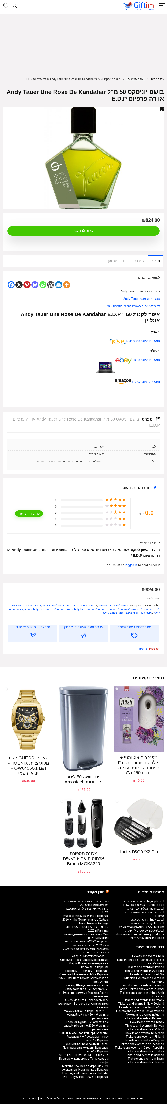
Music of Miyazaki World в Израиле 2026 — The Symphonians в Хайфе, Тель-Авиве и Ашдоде (85, 919)
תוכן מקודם (95, 892)
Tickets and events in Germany (143, 1000)
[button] (162, 109)
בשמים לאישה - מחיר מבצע (80, 605)
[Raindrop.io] (58, 284)
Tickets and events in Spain (146, 1058)
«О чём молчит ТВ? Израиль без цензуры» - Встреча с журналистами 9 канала (83, 1003)
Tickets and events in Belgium (144, 1040)
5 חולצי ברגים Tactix (138, 851)
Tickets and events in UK (148, 956)
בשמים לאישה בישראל (53, 605)
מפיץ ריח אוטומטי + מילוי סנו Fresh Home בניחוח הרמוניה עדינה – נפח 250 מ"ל (139, 765)
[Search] (15, 6)
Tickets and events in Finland (145, 1036)
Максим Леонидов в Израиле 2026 (85, 1066)
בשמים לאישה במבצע (29, 605)
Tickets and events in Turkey (145, 1051)
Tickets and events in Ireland (145, 967)
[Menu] (162, 6)
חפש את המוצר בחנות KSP (143, 341)
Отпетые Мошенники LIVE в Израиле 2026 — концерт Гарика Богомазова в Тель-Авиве (83, 978)
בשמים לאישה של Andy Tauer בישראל (44, 609)
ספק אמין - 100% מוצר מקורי (32, 627)
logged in (131, 565)
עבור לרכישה (83, 231)
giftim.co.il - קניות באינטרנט (147, 923)
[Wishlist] (5, 6)
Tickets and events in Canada (144, 1055)
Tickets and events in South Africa (141, 1007)
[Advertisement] (83, 42)
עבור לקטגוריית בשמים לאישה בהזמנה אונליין (132, 306)
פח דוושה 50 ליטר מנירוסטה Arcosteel (84, 779)
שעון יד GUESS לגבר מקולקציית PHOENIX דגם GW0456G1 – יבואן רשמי (28, 765)
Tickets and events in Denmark (143, 1018)
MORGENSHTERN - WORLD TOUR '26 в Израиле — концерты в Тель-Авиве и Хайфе (84, 1058)
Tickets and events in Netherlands (141, 1044)
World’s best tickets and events (143, 985)
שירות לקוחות (48, 1098)
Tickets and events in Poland (145, 1029)
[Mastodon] (34, 284)
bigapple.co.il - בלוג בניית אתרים (144, 901)
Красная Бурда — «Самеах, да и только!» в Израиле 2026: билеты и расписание (85, 1025)
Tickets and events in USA (147, 974)
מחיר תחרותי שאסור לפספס (134, 627)
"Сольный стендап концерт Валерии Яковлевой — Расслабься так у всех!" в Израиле (84, 1036)
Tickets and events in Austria (144, 1014)
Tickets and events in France (145, 1062)
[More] (66, 284)
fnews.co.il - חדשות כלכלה (147, 919)
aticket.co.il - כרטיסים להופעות (144, 930)
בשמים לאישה (120, 605)
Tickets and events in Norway (144, 1025)
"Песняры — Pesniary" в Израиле (87, 970)
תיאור (156, 261)
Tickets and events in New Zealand (141, 1003)
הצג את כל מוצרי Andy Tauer (141, 299)
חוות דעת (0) (116, 261)
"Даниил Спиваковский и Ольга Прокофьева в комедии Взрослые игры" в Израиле (86, 1047)
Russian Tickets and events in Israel (140, 989)
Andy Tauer (153, 598)
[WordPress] (50, 284)
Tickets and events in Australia (143, 970)
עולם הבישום (135, 79)
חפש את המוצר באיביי (146, 360)
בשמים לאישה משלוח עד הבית (122, 609)
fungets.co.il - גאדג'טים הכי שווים (143, 904)
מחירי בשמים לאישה (112, 612)
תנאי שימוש (29, 1098)
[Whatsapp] (42, 284)
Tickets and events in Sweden (144, 1033)
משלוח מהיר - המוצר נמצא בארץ (83, 627)
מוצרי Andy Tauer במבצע (138, 612)
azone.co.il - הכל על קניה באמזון (144, 908)
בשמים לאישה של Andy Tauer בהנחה (85, 609)
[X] (19, 284)
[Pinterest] (27, 284)
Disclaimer (26, 1106)
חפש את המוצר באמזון (145, 381)
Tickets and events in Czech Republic (139, 1047)
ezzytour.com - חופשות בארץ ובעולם (141, 926)
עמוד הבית (157, 79)
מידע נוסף (138, 261)
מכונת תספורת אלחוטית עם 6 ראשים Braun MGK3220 (83, 858)
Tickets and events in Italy (147, 1022)
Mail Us (14, 1106)
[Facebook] (11, 284)
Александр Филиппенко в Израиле (85, 1069)
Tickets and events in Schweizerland (140, 1011)
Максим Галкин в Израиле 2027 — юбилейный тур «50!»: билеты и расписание (86, 1014)
